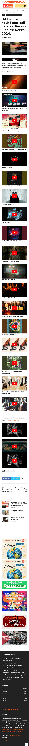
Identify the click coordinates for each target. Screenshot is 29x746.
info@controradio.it (15, 735)
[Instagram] (6, 741)
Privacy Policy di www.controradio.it (12, 731)
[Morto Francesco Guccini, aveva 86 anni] (5, 519)
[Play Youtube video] (14, 82)
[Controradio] (14, 2)
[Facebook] (3, 741)
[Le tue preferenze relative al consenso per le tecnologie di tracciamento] (26, 744)
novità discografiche (10, 470)
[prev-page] (3, 525)
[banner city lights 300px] (14, 610)
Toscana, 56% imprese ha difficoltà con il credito (21, 489)
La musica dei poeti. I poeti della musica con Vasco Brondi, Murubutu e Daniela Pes (19, 504)
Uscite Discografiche (14, 14)
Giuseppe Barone (5, 38)
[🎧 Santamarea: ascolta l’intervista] (5, 512)
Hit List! (7, 14)
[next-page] (5, 525)
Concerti (3, 506)
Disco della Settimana (12, 420)
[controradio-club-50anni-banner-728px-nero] (14, 60)
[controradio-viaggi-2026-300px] (14, 558)
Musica (3, 14)
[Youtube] (10, 741)
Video (21, 14)
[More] (22, 478)
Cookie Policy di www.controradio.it (12, 729)
